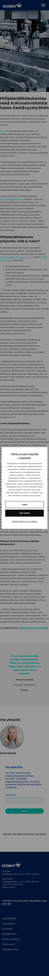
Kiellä (24, 504)
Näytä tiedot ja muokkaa (24, 521)
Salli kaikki (24, 513)
